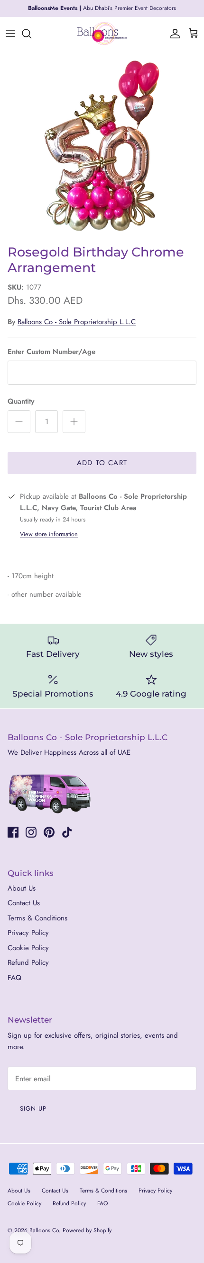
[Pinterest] (49, 832)
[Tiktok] (67, 832)
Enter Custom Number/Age (51, 352)
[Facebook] (13, 832)
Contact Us (24, 903)
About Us (22, 888)
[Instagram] (31, 832)
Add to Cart (102, 463)
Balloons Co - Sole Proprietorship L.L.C (77, 322)
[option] (102, 145)
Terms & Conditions (37, 918)
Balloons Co (44, 1230)
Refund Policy (28, 962)
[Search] (31, 33)
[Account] (172, 33)
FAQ (14, 977)
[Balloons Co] (102, 33)
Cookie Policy (28, 948)
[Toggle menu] (10, 33)
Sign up (33, 1108)
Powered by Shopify (87, 1230)
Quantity (21, 401)
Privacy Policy (28, 932)
